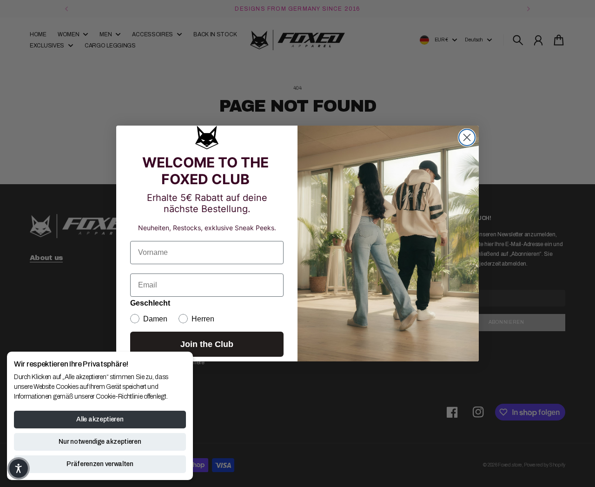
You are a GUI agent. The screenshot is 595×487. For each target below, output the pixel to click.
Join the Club (206, 344)
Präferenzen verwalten (99, 463)
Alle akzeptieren (99, 419)
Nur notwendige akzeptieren (100, 441)
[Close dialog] (467, 137)
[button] (18, 468)
